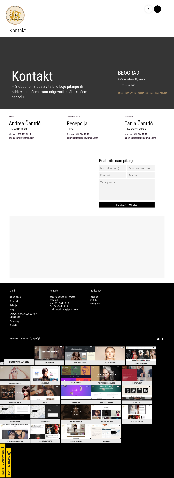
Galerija (13, 305)
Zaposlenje (15, 321)
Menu (157, 9)
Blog (12, 309)
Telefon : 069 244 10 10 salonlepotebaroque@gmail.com (142, 93)
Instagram (95, 303)
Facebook (94, 296)
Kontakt (13, 325)
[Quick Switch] (2, 477)
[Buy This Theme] (8, 477)
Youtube (93, 300)
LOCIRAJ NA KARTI (128, 85)
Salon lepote (15, 296)
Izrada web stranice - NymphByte (25, 338)
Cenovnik (14, 301)
